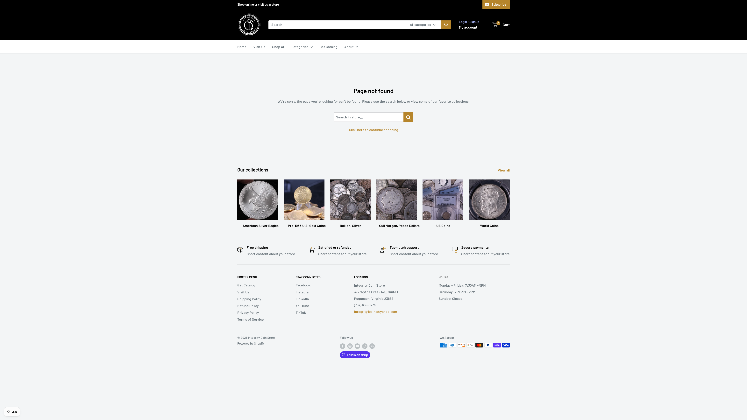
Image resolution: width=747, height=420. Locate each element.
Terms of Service (250, 319)
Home (241, 47)
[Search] (446, 24)
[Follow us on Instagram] (350, 346)
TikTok (301, 312)
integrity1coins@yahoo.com (375, 311)
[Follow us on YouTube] (357, 346)
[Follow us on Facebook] (342, 346)
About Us (351, 47)
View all (504, 170)
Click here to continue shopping (373, 130)
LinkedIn (302, 299)
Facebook (303, 285)
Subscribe (499, 4)
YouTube (302, 306)
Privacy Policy (248, 312)
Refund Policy (248, 306)
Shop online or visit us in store (258, 4)
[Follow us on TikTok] (364, 346)
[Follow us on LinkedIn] (372, 346)
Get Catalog (329, 47)
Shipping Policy (249, 299)
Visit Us (259, 47)
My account (468, 27)
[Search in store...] (408, 117)
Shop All (278, 47)
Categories (300, 47)
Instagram (303, 292)
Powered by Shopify (251, 343)
